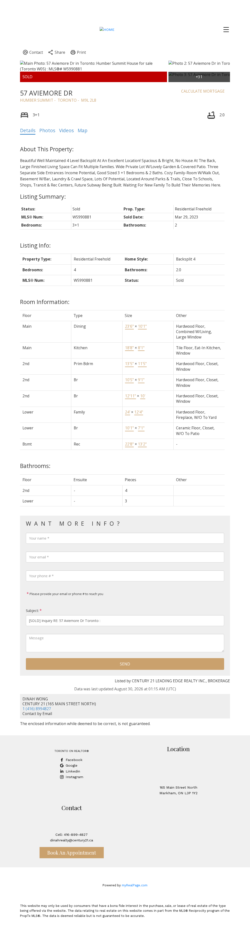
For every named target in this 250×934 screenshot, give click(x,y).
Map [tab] (82, 130)
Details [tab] (27, 130)
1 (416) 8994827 (36, 708)
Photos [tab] (47, 130)
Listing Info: (35, 245)
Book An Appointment (71, 852)
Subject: (32, 610)
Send (125, 664)
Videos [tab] (66, 130)
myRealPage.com (134, 885)
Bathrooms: (35, 466)
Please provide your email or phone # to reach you (66, 594)
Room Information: (45, 302)
